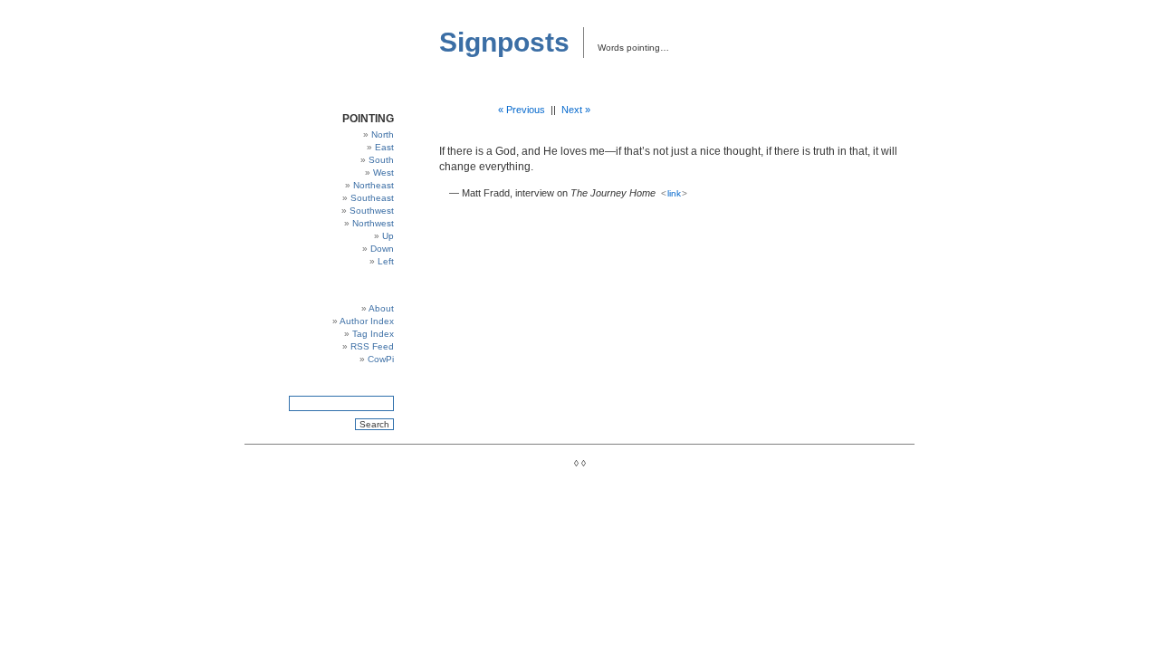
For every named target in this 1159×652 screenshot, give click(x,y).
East (384, 147)
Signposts (504, 42)
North (382, 134)
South (381, 160)
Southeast (372, 198)
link (674, 193)
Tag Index (373, 334)
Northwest (373, 223)
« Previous (521, 109)
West (383, 172)
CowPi (381, 359)
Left (386, 261)
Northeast (373, 185)
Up (388, 236)
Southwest (372, 211)
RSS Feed (372, 346)
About (381, 308)
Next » (575, 109)
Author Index (367, 321)
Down (382, 249)
